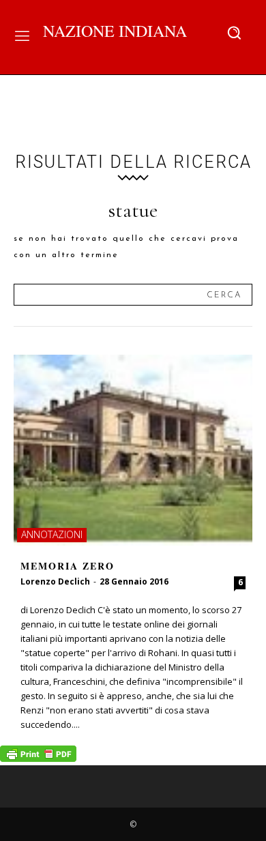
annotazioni (52, 534)
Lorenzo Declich (55, 581)
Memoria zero (67, 566)
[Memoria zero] (133, 450)
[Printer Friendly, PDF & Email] (38, 758)
